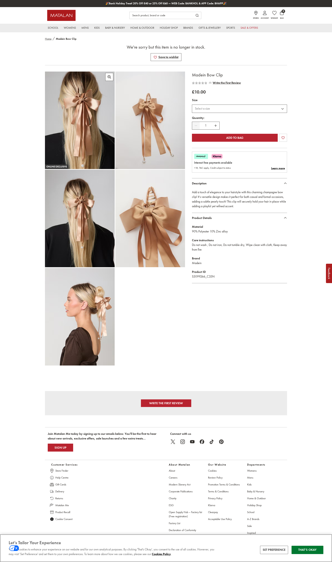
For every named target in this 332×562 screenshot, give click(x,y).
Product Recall (62, 512)
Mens (250, 477)
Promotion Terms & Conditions (224, 484)
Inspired (251, 533)
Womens (252, 470)
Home (48, 38)
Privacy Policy (215, 498)
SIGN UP (60, 447)
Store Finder (61, 470)
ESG (171, 505)
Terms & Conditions (218, 491)
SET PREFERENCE (274, 550)
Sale (249, 526)
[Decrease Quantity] (196, 125)
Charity (172, 498)
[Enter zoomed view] (109, 77)
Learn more (278, 168)
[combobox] (239, 109)
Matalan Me (62, 505)
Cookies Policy (161, 554)
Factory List (174, 523)
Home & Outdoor (256, 498)
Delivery (59, 491)
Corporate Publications (181, 491)
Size (194, 100)
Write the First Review (227, 83)
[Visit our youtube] (192, 441)
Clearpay (213, 512)
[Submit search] (197, 15)
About (172, 470)
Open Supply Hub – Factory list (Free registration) (185, 514)
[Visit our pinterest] (221, 441)
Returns (59, 498)
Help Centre (61, 477)
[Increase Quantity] (215, 125)
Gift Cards (60, 484)
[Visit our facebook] (202, 441)
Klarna (211, 505)
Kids (249, 484)
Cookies (212, 470)
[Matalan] (61, 15)
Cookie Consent (63, 519)
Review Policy (215, 477)
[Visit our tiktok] (211, 441)
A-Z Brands (253, 519)
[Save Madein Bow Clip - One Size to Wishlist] (155, 57)
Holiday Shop (254, 505)
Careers (173, 477)
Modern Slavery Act (179, 484)
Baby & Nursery (255, 491)
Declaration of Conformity (182, 530)
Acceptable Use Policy (220, 519)
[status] (206, 125)
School (250, 512)
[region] (166, 548)
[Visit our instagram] (182, 441)
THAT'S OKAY (307, 550)
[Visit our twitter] (173, 441)
